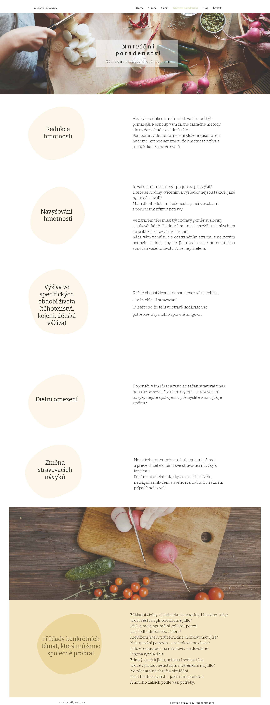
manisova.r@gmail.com (72, 702)
